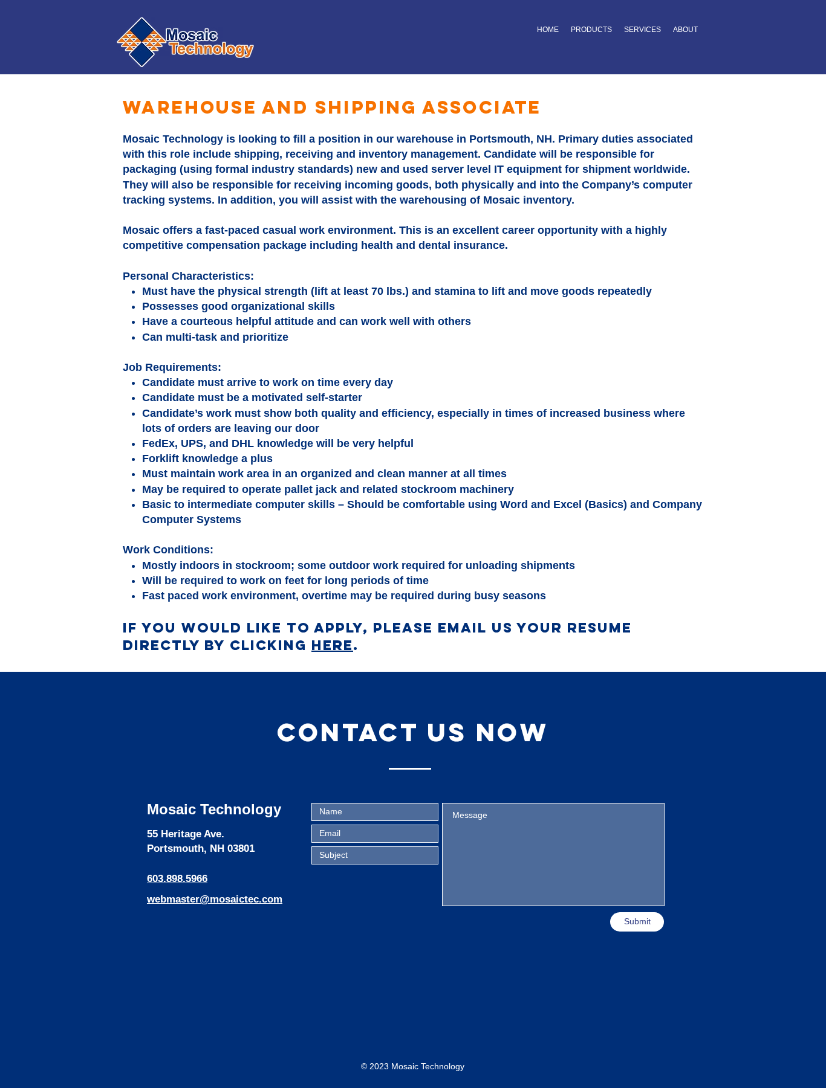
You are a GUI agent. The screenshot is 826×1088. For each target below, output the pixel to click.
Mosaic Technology (214, 809)
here (332, 645)
